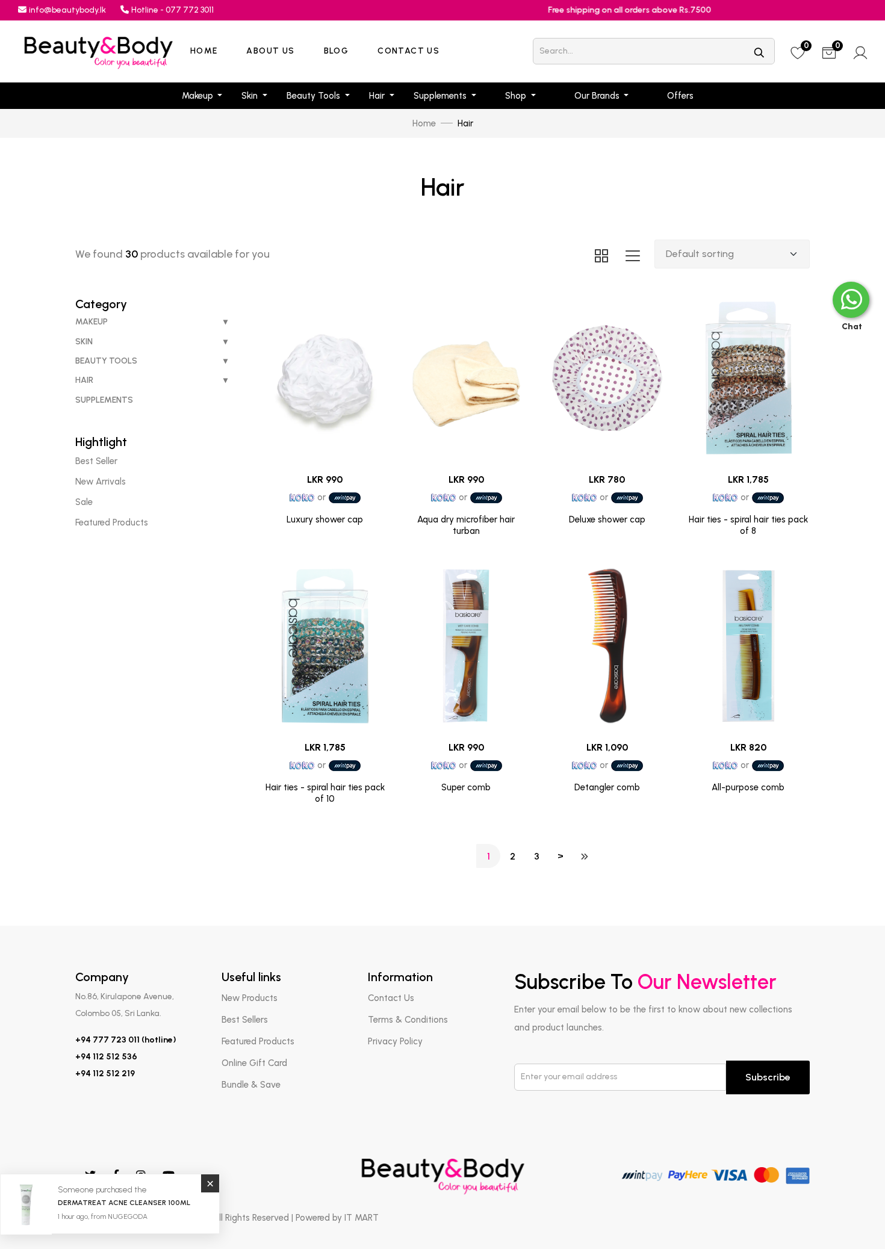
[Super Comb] (466, 646)
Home (204, 51)
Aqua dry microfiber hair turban (466, 525)
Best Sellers (245, 1019)
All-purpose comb (748, 787)
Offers (680, 95)
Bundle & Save (251, 1084)
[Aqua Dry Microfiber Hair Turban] (466, 378)
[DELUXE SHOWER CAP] (606, 378)
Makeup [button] (199, 95)
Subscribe (767, 1077)
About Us (270, 51)
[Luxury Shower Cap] (325, 378)
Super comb (466, 787)
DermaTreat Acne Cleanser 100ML (124, 1202)
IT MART (361, 1217)
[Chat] (851, 300)
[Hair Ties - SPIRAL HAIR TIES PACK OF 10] (325, 646)
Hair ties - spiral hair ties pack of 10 (325, 793)
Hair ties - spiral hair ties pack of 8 (748, 525)
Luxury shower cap (325, 519)
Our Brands (598, 95)
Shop (517, 95)
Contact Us (408, 51)
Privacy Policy (395, 1041)
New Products (250, 998)
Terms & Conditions (408, 1019)
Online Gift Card (254, 1063)
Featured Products (258, 1041)
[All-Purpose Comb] (748, 646)
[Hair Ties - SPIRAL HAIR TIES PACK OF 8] (748, 378)
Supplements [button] (441, 95)
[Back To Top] (851, 1215)
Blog (336, 51)
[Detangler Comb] (606, 646)
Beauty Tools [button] (315, 95)
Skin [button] (250, 95)
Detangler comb (607, 787)
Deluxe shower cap (607, 519)
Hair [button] (378, 95)
